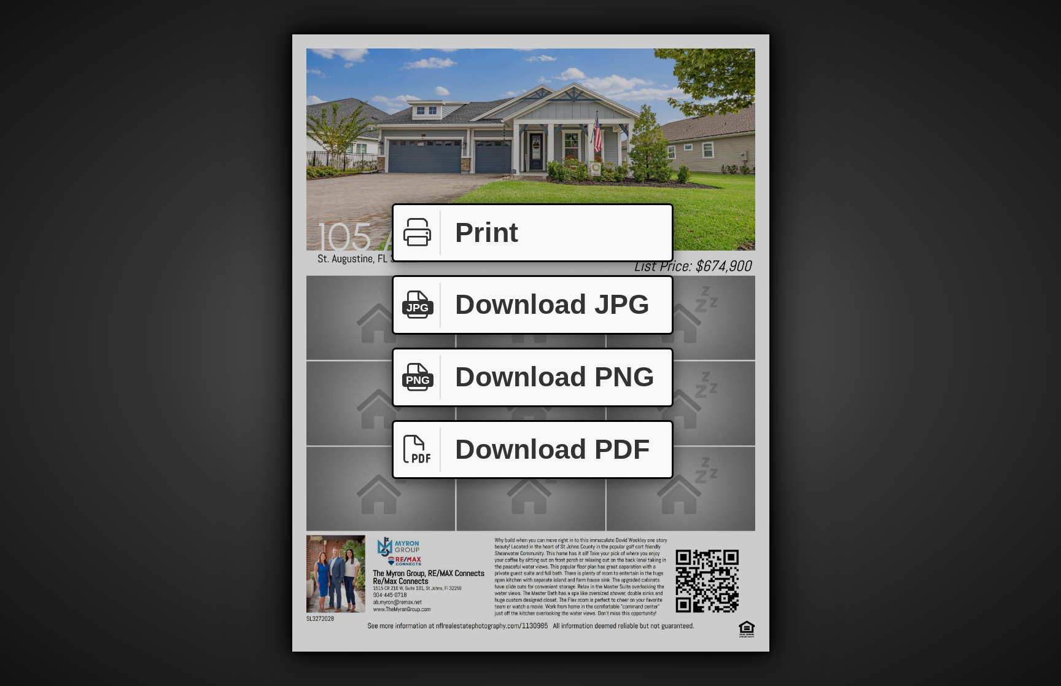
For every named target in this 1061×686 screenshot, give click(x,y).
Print (486, 232)
